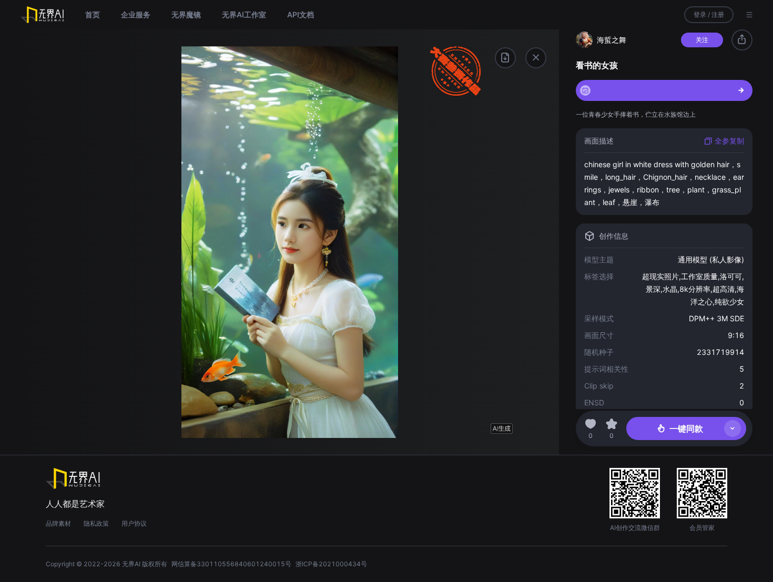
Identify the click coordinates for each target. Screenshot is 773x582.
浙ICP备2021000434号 (331, 564)
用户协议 (134, 523)
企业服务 (135, 14)
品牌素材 (58, 523)
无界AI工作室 (244, 14)
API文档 (300, 14)
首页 (92, 14)
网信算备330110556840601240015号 (231, 564)
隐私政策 (96, 523)
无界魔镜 (186, 14)
